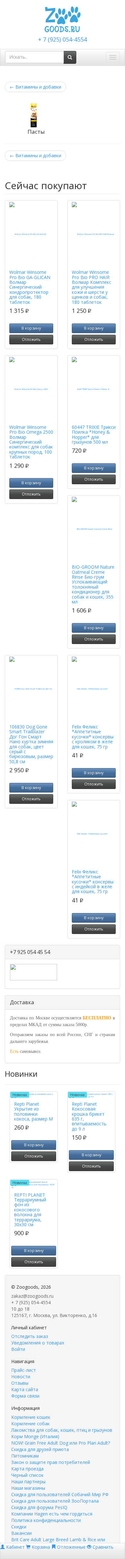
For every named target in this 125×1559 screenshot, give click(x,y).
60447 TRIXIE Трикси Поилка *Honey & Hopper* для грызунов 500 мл (94, 434)
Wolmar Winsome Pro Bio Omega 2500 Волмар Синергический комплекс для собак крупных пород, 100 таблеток (31, 442)
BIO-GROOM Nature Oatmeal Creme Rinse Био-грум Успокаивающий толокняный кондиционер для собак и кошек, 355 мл (93, 584)
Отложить (31, 339)
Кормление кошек (30, 1417)
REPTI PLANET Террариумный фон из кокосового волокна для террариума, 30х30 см (30, 1209)
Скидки (18, 1527)
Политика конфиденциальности (46, 1520)
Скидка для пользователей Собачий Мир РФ (60, 1494)
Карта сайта (24, 1389)
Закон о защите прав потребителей (50, 1462)
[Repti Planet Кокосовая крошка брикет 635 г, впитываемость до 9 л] (91, 1095)
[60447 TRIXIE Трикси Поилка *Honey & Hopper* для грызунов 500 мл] (94, 389)
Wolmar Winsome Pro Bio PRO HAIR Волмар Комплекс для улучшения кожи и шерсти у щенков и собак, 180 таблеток (91, 287)
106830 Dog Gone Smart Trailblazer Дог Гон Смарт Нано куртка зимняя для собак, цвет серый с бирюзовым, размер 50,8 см (31, 744)
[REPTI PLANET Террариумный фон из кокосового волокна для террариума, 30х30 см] (33, 1185)
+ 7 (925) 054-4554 (62, 39)
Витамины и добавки (35, 87)
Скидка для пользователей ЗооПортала (55, 1501)
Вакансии (21, 1533)
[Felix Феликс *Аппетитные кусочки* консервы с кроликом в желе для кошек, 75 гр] (94, 689)
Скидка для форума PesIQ (39, 1507)
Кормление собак (30, 1423)
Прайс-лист (23, 1370)
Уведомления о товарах (37, 1343)
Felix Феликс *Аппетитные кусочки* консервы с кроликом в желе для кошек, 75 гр (92, 737)
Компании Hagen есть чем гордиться (51, 1514)
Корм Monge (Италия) (35, 1436)
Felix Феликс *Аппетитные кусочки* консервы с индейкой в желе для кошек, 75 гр (92, 882)
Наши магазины (28, 1488)
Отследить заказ (29, 1336)
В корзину (31, 328)
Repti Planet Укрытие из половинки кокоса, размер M (33, 1111)
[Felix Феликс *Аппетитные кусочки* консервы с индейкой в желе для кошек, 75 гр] (94, 834)
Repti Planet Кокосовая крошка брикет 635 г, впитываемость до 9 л (89, 1116)
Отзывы (20, 1383)
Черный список (27, 1475)
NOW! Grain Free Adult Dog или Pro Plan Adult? (60, 1443)
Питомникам (25, 1456)
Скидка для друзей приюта (40, 1449)
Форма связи (25, 1396)
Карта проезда (27, 1469)
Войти (18, 1349)
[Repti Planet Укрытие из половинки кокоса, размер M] (33, 1095)
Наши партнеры (28, 1481)
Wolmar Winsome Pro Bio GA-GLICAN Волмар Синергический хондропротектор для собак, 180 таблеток (29, 287)
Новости (20, 1376)
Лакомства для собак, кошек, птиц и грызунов (61, 1430)
